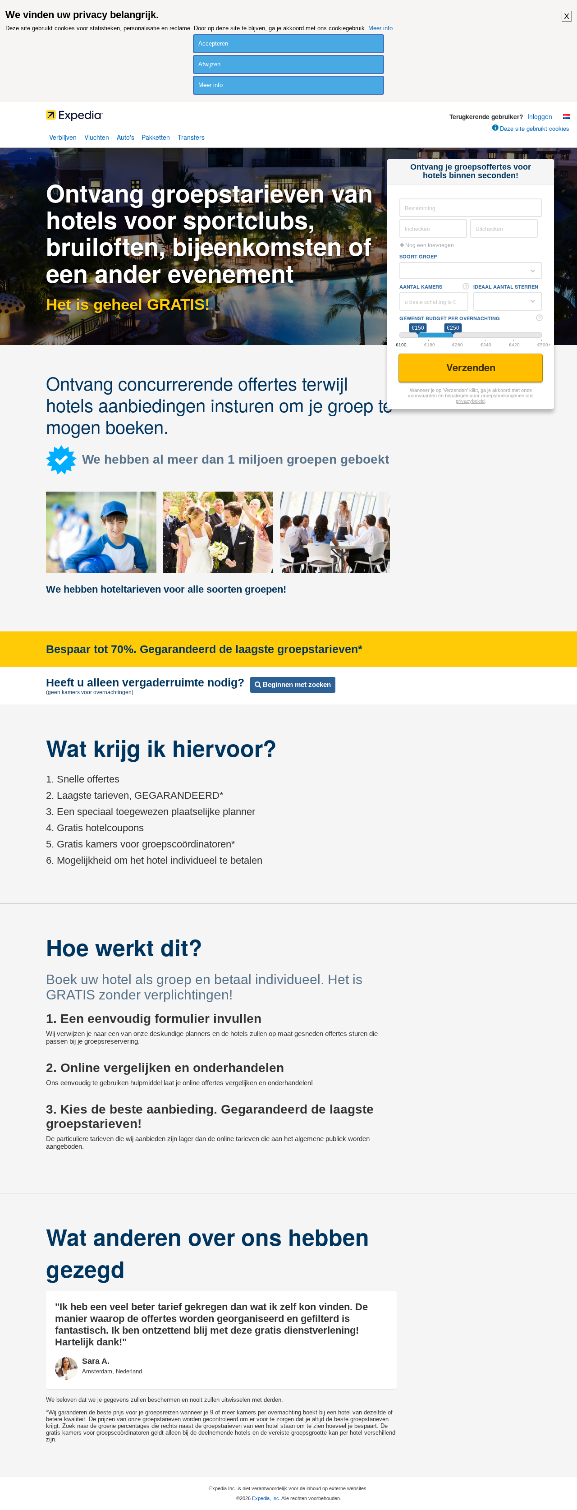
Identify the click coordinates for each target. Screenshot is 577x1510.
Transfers (191, 137)
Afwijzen (209, 64)
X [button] (566, 16)
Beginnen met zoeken (296, 684)
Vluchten (96, 137)
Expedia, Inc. (266, 1498)
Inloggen (539, 116)
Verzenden (472, 367)
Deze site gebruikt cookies (534, 128)
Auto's (125, 137)
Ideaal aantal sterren (505, 286)
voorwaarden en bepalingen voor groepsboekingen (463, 395)
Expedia (288, 117)
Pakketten (156, 137)
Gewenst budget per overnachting (449, 318)
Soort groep (418, 256)
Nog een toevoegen (429, 245)
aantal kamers (420, 286)
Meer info (380, 28)
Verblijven (63, 137)
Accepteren (213, 43)
